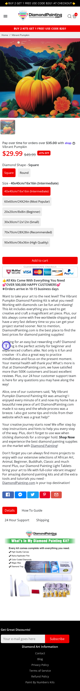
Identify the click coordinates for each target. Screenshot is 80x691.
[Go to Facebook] (8, 495)
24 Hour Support (17, 520)
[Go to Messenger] (20, 495)
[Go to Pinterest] (45, 495)
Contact (40, 653)
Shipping (42, 520)
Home (5, 35)
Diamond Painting (44, 446)
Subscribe (57, 639)
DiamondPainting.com (18, 483)
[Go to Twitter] (33, 495)
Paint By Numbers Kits (40, 682)
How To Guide (32, 510)
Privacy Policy (40, 665)
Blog (40, 659)
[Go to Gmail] (56, 495)
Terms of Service (40, 670)
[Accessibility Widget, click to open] (6, 345)
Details (10, 510)
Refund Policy (40, 676)
